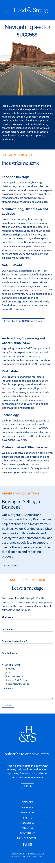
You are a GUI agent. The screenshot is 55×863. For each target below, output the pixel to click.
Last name (7, 629)
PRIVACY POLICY (35, 853)
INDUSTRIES (27, 822)
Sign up (28, 785)
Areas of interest (11, 664)
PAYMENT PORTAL (27, 838)
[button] (7, 10)
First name (7, 617)
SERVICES (27, 802)
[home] (32, 10)
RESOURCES (27, 812)
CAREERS (27, 807)
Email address (9, 653)
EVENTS (27, 817)
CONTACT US (27, 832)
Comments (8, 688)
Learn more (10, 565)
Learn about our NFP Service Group (23, 321)
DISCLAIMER (17, 853)
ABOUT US (27, 827)
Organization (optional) (14, 641)
